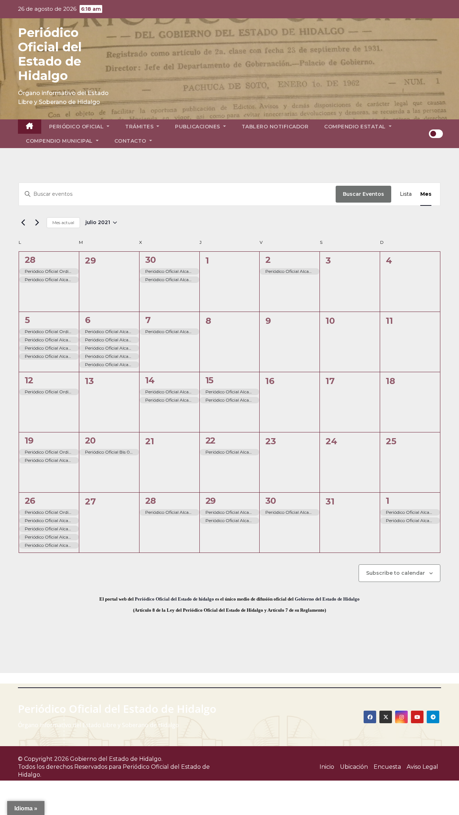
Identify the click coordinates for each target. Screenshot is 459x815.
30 (150, 260)
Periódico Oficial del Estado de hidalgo (174, 599)
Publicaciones (198, 126)
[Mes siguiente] (37, 222)
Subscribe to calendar (395, 573)
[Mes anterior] (23, 222)
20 (90, 440)
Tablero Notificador (275, 126)
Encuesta (387, 766)
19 (29, 440)
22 (210, 440)
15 (209, 380)
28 (30, 260)
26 (30, 501)
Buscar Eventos (363, 194)
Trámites (140, 126)
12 (29, 380)
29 (210, 501)
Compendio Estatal (355, 126)
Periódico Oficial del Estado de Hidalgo (50, 54)
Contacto (131, 141)
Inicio (327, 766)
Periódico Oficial (77, 126)
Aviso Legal (422, 766)
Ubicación (354, 766)
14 (149, 380)
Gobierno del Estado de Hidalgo (327, 599)
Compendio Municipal (60, 141)
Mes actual (63, 222)
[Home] (29, 126)
